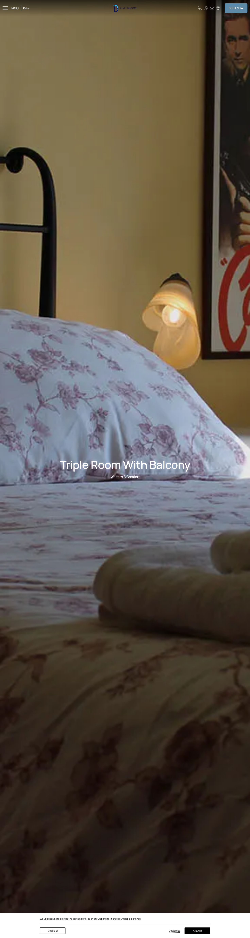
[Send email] (212, 8)
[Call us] (200, 8)
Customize (174, 930)
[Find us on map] (218, 8)
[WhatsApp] (205, 8)
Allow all (197, 930)
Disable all (52, 930)
